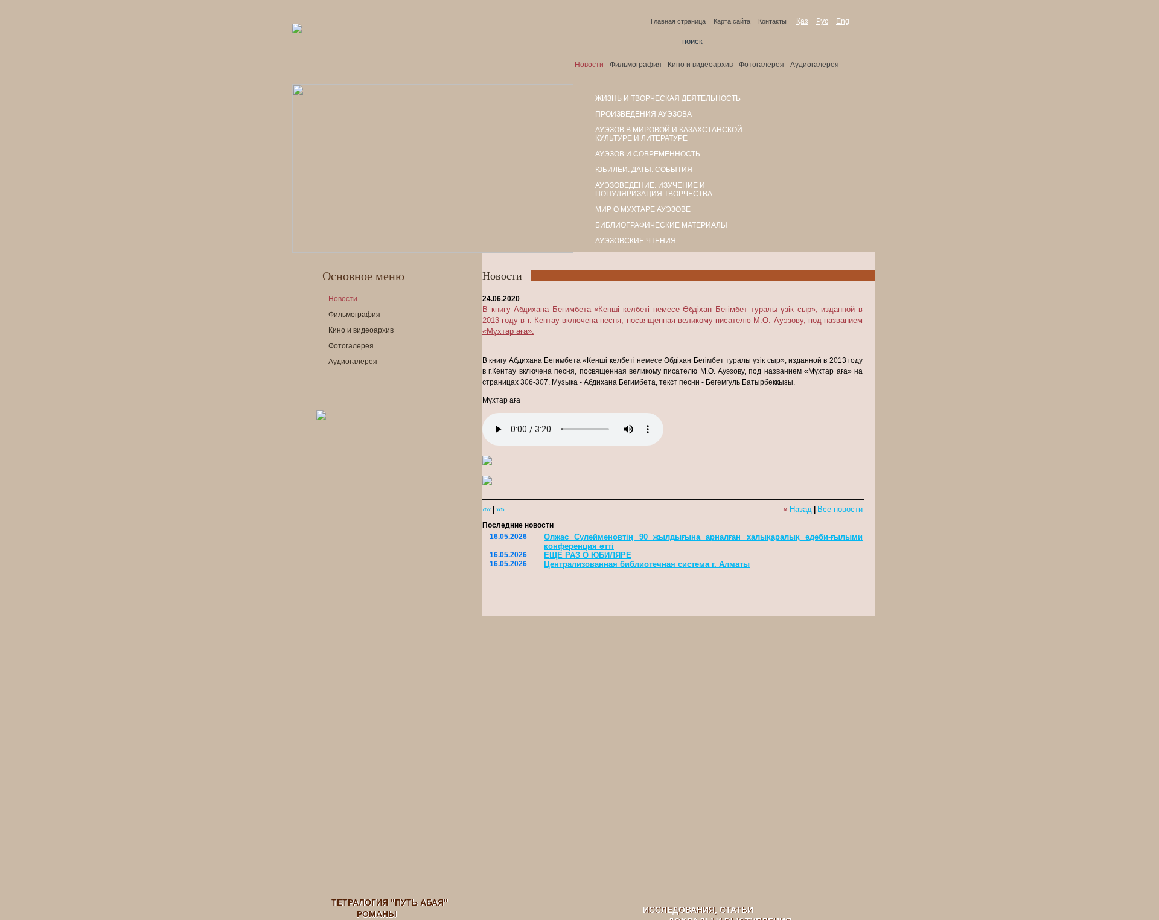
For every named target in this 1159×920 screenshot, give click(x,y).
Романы (377, 914)
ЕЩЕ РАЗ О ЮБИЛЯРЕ (587, 555)
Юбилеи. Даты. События (643, 169)
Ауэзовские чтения (635, 241)
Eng (842, 21)
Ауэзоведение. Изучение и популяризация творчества (653, 189)
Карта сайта (732, 21)
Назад (801, 509)
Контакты (772, 21)
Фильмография (636, 64)
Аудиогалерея (814, 64)
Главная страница (678, 21)
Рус (822, 21)
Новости (589, 64)
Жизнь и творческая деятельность (668, 98)
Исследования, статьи (698, 910)
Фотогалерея (761, 64)
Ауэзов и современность (647, 154)
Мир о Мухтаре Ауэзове (643, 209)
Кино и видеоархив (700, 64)
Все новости (840, 509)
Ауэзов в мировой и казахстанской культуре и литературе (668, 134)
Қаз (802, 21)
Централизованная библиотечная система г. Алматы (647, 564)
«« (486, 509)
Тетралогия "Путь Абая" (389, 902)
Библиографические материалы (661, 225)
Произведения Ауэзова (643, 114)
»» (500, 509)
